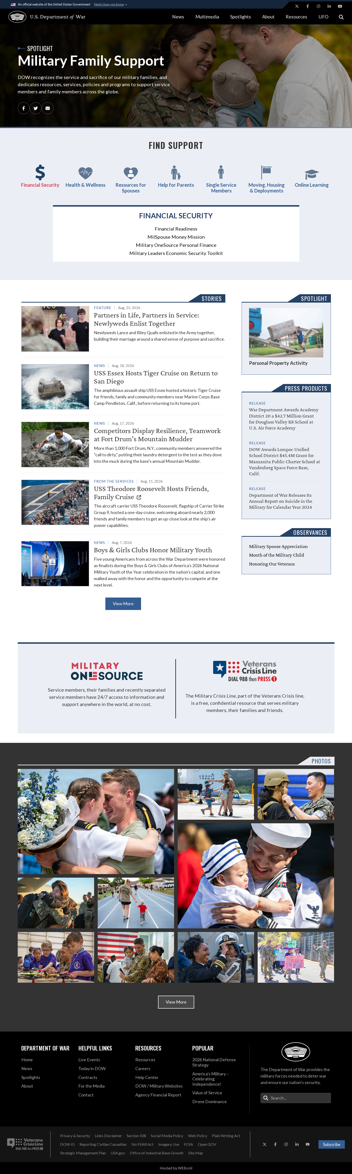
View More (123, 603)
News (178, 16)
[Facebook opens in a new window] (307, 6)
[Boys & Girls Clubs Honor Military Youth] (123, 563)
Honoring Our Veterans (272, 564)
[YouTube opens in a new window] (340, 6)
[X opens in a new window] (297, 6)
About (268, 16)
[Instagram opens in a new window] (318, 6)
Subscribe (331, 1144)
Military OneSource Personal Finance (176, 245)
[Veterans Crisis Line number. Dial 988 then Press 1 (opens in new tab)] (25, 1144)
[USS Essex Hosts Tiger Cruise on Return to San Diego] (123, 385)
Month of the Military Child (276, 555)
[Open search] (341, 16)
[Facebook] (24, 108)
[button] (40, 176)
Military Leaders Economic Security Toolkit (176, 253)
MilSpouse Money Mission (176, 237)
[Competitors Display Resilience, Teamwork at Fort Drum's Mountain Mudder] (123, 443)
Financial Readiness (176, 228)
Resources (296, 16)
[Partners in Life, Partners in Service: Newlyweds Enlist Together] (123, 327)
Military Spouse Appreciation (278, 546)
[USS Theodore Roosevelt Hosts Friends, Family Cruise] (123, 503)
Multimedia (207, 16)
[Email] (48, 108)
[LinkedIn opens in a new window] (329, 6)
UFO (323, 16)
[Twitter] (36, 108)
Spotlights (240, 16)
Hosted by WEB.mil (176, 1168)
